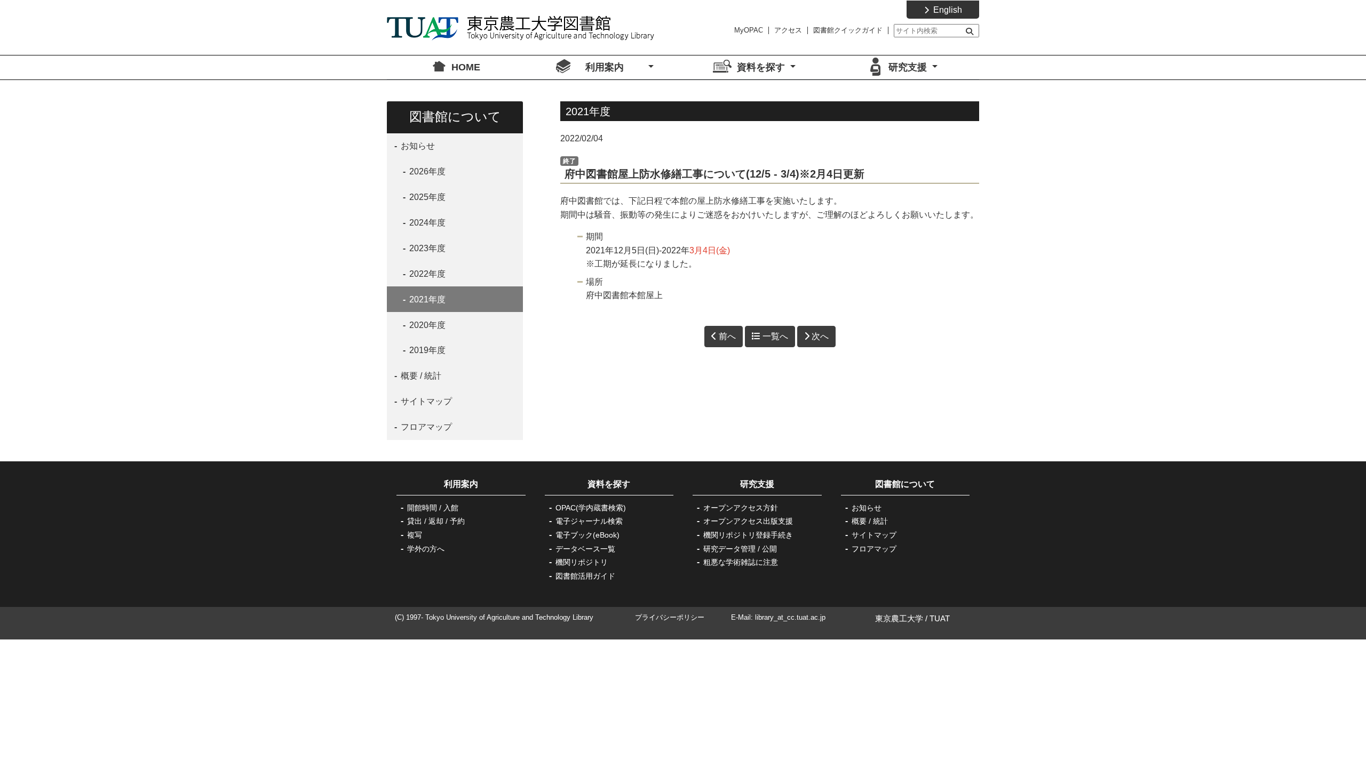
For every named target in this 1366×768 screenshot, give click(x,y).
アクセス (788, 30)
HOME (465, 67)
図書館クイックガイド (848, 30)
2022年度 (426, 273)
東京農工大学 (899, 618)
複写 (414, 535)
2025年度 (426, 197)
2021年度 (426, 299)
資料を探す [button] (762, 67)
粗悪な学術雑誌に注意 (740, 562)
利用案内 (469, 484)
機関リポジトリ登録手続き (748, 535)
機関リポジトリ (581, 562)
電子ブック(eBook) (587, 535)
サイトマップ (425, 401)
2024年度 (426, 222)
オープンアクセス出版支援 (748, 521)
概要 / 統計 (420, 375)
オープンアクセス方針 (740, 507)
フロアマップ (425, 426)
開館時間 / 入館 (432, 507)
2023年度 (426, 248)
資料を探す (608, 484)
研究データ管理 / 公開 (740, 549)
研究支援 (757, 484)
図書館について (905, 484)
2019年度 (426, 350)
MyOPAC (748, 30)
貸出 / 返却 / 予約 (436, 521)
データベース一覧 (585, 549)
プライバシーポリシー (669, 617)
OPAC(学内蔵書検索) (590, 507)
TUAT (940, 618)
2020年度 (426, 325)
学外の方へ (425, 549)
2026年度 (426, 171)
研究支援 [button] (909, 67)
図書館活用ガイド (585, 576)
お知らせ (417, 145)
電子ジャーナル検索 (589, 521)
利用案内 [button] (615, 67)
